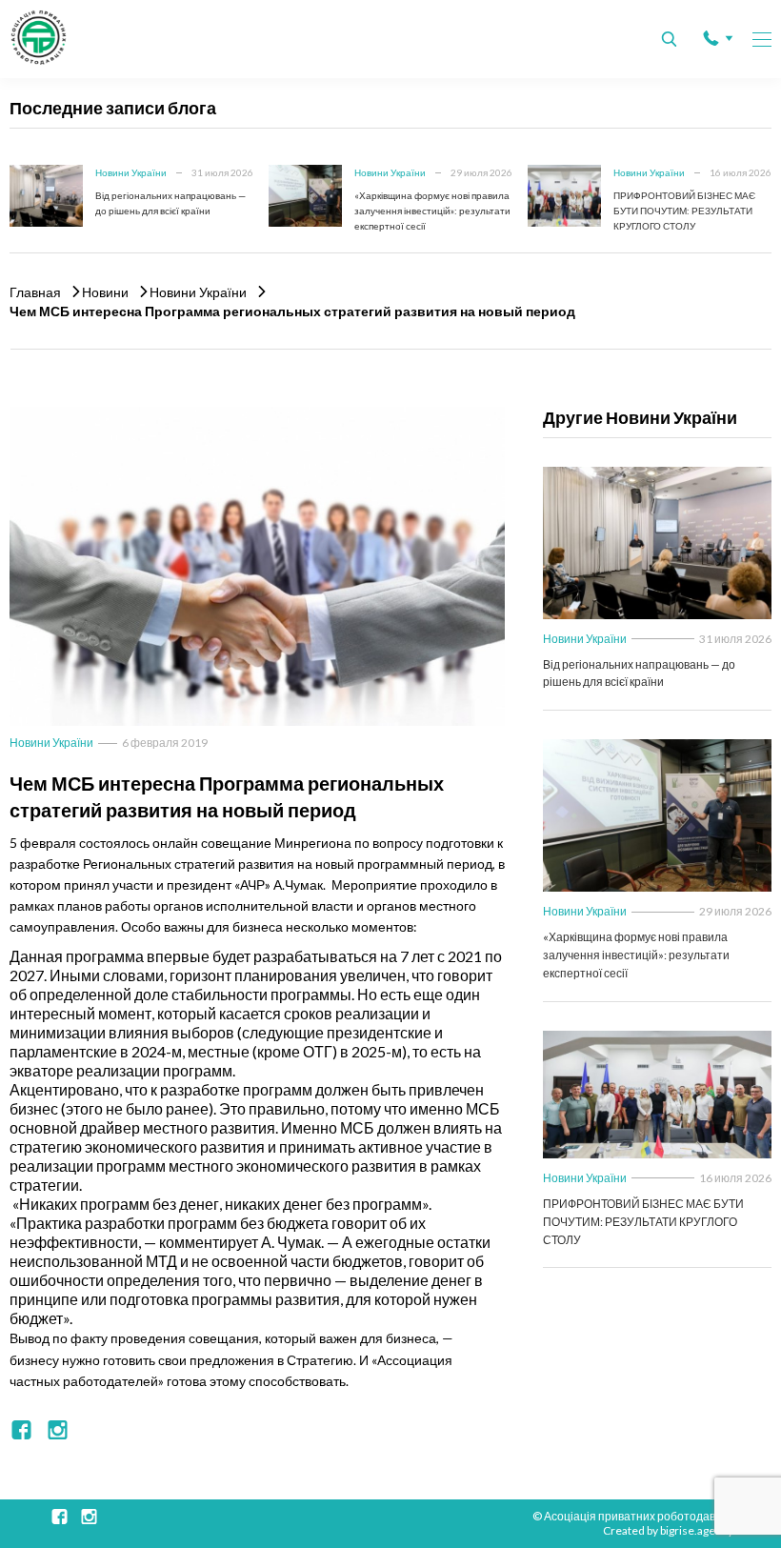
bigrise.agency (696, 1530)
